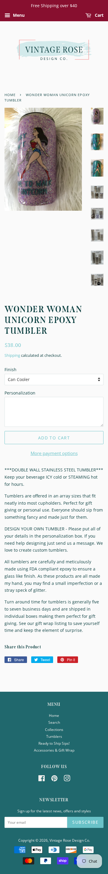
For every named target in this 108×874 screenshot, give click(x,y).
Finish (10, 369)
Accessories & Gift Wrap (54, 750)
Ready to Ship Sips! (54, 743)
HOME (10, 95)
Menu (18, 15)
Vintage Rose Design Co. (70, 840)
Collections (54, 729)
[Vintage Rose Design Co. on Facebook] (41, 779)
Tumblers (54, 736)
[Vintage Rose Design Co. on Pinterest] (54, 779)
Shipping (12, 355)
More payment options (54, 453)
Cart (99, 15)
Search (54, 722)
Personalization (19, 393)
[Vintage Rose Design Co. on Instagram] (67, 779)
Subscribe (85, 822)
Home (54, 715)
